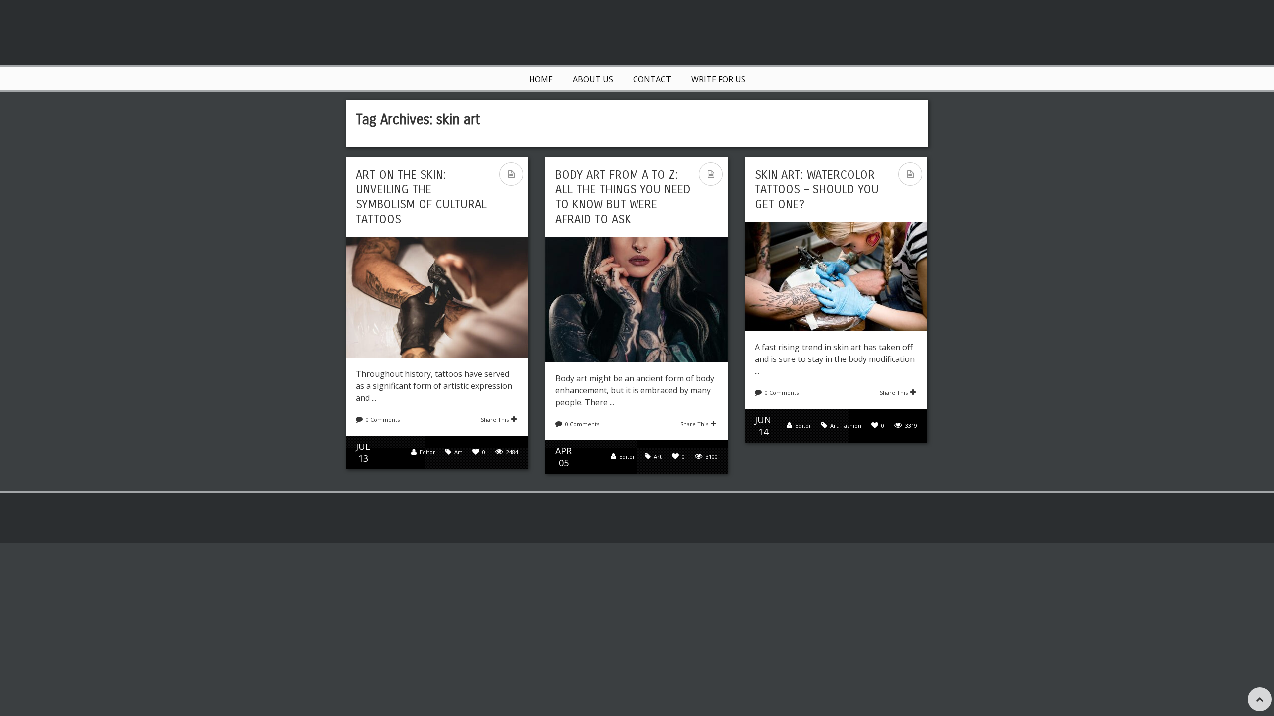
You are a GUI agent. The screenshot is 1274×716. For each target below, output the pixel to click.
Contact (652, 79)
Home (541, 79)
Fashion (851, 425)
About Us (593, 79)
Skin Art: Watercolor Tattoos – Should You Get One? (817, 189)
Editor (427, 452)
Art (458, 452)
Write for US (718, 79)
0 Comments (383, 419)
